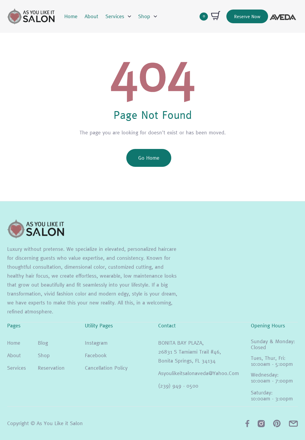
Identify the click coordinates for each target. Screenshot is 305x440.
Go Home (148, 158)
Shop (44, 355)
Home (70, 16)
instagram (96, 343)
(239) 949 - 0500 (178, 386)
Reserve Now (247, 16)
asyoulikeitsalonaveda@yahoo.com (198, 373)
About (91, 16)
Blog (43, 343)
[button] (118, 16)
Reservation (51, 368)
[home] (31, 16)
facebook (96, 355)
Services (16, 368)
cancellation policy (106, 368)
